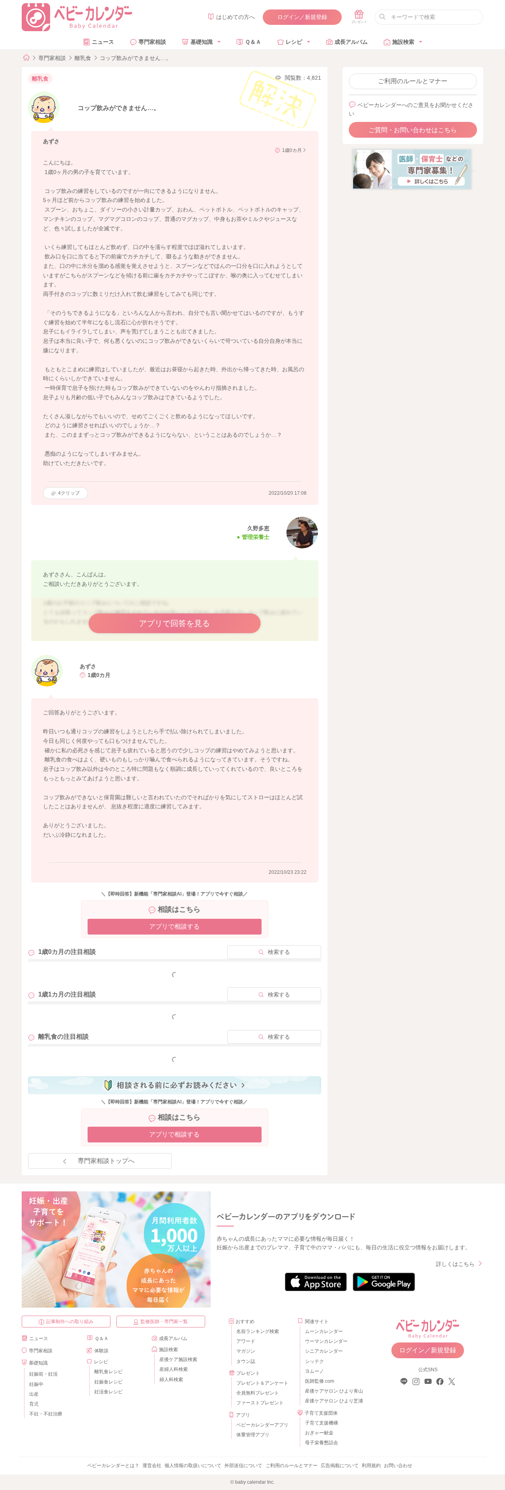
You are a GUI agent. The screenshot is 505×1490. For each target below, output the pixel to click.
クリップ (69, 493)
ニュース (103, 42)
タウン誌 (245, 1361)
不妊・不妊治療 (45, 1414)
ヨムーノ (314, 1371)
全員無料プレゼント (257, 1393)
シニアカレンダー (324, 1351)
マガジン (245, 1351)
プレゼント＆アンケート (262, 1383)
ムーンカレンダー (324, 1331)
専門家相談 (152, 42)
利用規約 (371, 1465)
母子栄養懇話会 (321, 1442)
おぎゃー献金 (319, 1433)
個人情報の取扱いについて (193, 1465)
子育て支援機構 (321, 1423)
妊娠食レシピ (108, 1382)
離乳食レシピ (108, 1371)
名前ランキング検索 (257, 1331)
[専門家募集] (412, 169)
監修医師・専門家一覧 (164, 1321)
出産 (34, 1394)
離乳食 (83, 58)
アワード (245, 1341)
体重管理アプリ (252, 1435)
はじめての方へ (235, 17)
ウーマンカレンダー (326, 1341)
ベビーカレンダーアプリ (262, 1425)
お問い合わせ (398, 1465)
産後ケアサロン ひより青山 (333, 1391)
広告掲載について (340, 1465)
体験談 (101, 1351)
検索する (279, 952)
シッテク (314, 1361)
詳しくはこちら (455, 1264)
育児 (34, 1404)
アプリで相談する (174, 926)
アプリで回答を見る (174, 623)
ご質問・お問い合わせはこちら (412, 130)
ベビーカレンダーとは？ (113, 1465)
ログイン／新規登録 (302, 17)
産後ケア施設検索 (178, 1359)
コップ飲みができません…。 (136, 58)
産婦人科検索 (173, 1369)
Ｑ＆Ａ (253, 42)
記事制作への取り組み (70, 1321)
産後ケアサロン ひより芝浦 (333, 1401)
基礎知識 (202, 42)
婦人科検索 (171, 1379)
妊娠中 (36, 1384)
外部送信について (243, 1465)
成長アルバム (351, 42)
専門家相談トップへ (106, 1160)
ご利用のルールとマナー (412, 81)
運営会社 (151, 1465)
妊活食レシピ (108, 1392)
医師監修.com (319, 1381)
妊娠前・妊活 (43, 1374)
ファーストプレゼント (260, 1403)
